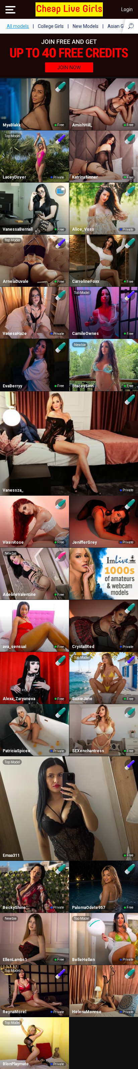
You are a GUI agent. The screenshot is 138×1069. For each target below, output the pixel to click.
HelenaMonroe (86, 1011)
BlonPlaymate (16, 1064)
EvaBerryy (12, 386)
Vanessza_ (13, 490)
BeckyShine (14, 907)
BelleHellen (83, 959)
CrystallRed (83, 646)
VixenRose (13, 542)
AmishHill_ (82, 125)
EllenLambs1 (15, 959)
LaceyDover (14, 177)
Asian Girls (119, 26)
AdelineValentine (19, 594)
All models (18, 26)
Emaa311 (11, 855)
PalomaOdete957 (88, 907)
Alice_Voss (83, 229)
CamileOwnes (85, 333)
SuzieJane (82, 698)
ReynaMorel (14, 1011)
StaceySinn (82, 386)
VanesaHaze (15, 333)
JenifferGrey (84, 542)
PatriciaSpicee (16, 751)
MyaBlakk (12, 125)
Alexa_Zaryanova (19, 698)
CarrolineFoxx (85, 281)
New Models (85, 26)
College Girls (51, 26)
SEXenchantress (88, 751)
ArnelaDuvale (15, 281)
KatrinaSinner (85, 177)
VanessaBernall (17, 229)
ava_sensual (14, 646)
